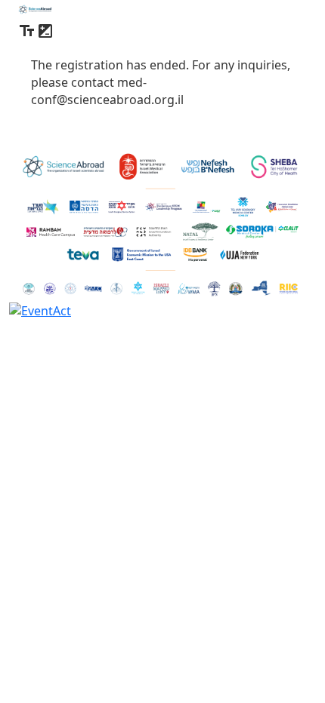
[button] (27, 33)
